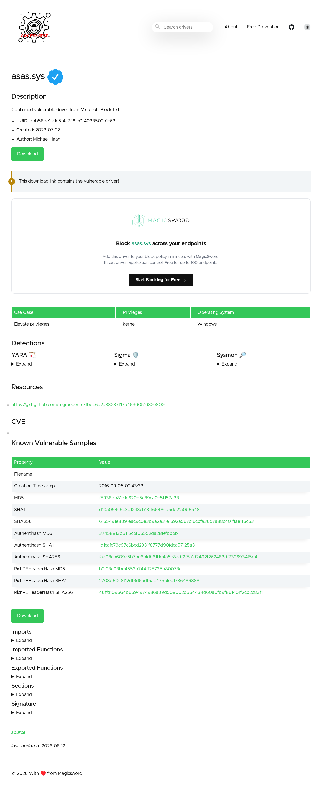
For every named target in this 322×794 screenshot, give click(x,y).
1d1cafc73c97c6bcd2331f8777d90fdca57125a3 (147, 545)
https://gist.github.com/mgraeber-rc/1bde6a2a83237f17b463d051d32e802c (89, 405)
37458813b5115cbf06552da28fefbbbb (138, 533)
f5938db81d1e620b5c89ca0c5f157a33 (139, 498)
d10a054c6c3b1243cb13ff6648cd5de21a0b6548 (149, 510)
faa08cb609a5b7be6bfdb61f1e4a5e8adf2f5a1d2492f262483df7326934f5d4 (178, 557)
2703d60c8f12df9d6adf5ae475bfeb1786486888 (149, 581)
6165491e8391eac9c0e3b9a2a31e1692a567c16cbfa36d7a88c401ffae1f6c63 (176, 521)
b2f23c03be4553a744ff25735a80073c (140, 569)
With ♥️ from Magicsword (55, 773)
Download (27, 154)
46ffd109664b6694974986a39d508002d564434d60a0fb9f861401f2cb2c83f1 (181, 592)
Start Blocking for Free (158, 280)
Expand (24, 364)
